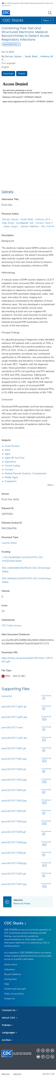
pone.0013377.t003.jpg (14, 800)
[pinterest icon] (43, 1057)
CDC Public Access (11, 625)
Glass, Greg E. (11, 226)
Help (6, 983)
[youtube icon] (38, 1057)
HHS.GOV (6, 1074)
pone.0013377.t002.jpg (14, 779)
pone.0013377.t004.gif (14, 811)
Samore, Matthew (30, 226)
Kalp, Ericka (8, 222)
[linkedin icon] (52, 1050)
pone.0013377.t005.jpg (14, 842)
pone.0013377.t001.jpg (14, 758)
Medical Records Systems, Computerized (25, 473)
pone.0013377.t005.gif (14, 831)
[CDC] (6, 12)
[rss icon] (52, 1057)
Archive (6, 1040)
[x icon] (43, 1050)
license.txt (7, 696)
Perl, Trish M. (47, 226)
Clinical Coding (12, 465)
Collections (9, 969)
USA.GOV (17, 1074)
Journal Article (9, 542)
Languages (8, 1032)
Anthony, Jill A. (43, 219)
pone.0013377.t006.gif (14, 852)
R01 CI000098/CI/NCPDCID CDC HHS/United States (26, 569)
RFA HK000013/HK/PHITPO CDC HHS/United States (26, 580)
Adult (7, 449)
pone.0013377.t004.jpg (14, 821)
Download (8, 73)
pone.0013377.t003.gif (14, 790)
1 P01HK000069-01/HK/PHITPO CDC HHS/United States (22, 559)
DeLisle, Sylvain (13, 56)
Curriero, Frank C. (44, 222)
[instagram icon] (48, 1050)
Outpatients (11, 481)
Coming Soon (10, 979)
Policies (6, 1025)
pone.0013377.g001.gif (14, 706)
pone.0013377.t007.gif (14, 873)
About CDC (8, 1017)
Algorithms (10, 461)
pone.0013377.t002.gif (14, 769)
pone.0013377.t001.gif (14, 748)
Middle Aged (11, 477)
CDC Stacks (14, 923)
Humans (9, 469)
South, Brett (31, 56)
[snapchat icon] (48, 1057)
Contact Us (9, 998)
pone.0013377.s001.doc (14, 737)
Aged (7, 453)
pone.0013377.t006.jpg (14, 863)
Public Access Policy (14, 993)
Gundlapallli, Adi (24, 222)
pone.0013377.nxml (12, 727)
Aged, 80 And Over (15, 457)
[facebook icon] (38, 1050)
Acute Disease (12, 446)
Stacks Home (10, 964)
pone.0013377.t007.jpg (14, 884)
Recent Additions (12, 974)
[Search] (50, 12)
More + (51, 484)
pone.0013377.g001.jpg (14, 717)
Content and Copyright (15, 988)
